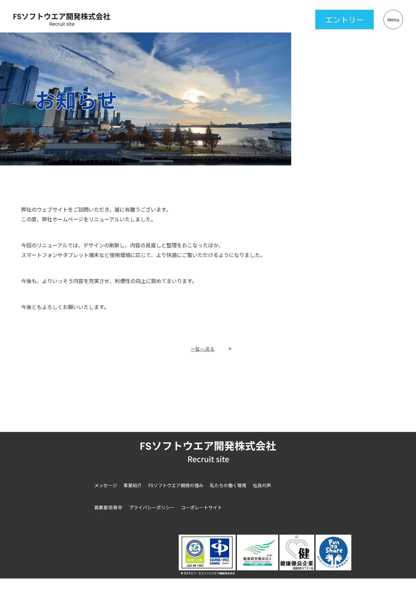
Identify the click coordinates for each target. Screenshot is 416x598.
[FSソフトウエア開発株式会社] (61, 19)
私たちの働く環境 (228, 485)
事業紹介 (133, 485)
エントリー (344, 19)
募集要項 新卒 (108, 507)
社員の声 (262, 485)
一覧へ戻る (203, 349)
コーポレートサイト (201, 507)
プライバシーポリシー (152, 507)
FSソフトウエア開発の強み (175, 485)
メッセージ (105, 485)
